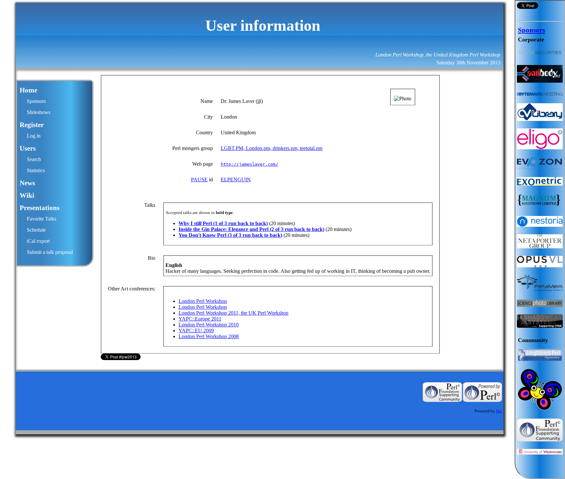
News (27, 183)
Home (28, 90)
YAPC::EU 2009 (196, 330)
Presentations (40, 208)
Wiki (27, 195)
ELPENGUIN (236, 179)
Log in (34, 136)
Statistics (36, 170)
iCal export (38, 241)
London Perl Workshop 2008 (209, 336)
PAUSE (199, 179)
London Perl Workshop (203, 301)
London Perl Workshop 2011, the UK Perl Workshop (233, 313)
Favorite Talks (41, 219)
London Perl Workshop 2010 (209, 324)
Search (34, 159)
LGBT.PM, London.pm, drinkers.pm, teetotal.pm (271, 148)
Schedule (36, 230)
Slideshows (38, 112)
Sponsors (36, 101)
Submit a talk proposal (50, 252)
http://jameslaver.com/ (249, 164)
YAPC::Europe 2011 (200, 319)
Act (499, 411)
